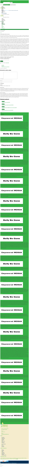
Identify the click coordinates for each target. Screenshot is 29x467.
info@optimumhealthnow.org (5, 434)
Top (0, 464)
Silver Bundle (7, 62)
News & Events (3, 453)
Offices (2, 451)
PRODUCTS (3, 7)
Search (11, 2)
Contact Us (3, 11)
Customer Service (3, 1)
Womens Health (3, 438)
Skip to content (2, 21)
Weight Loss (3, 8)
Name (1, 80)
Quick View (3, 101)
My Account (7, 1)
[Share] (1, 465)
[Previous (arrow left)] (0, 466)
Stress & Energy (3, 441)
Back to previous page (2, 29)
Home (2, 6)
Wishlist (1, 1)
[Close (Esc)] (0, 465)
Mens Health (3, 437)
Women (3, 22)
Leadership (3, 450)
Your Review (1, 78)
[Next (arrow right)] (1, 466)
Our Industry (3, 452)
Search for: (1, 2)
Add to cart (2, 61)
